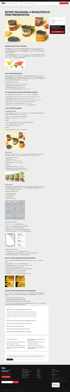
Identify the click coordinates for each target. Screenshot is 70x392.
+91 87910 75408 (62, 379)
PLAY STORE (61, 381)
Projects (12, 3)
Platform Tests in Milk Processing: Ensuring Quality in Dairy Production (16, 348)
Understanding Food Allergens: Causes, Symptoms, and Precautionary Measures (36, 348)
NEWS (49, 0)
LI (53, 381)
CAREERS (52, 0)
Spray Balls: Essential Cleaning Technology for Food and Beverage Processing (36, 340)
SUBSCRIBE (16, 382)
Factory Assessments (25, 375)
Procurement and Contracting (26, 371)
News (53, 372)
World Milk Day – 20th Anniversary (12, 339)
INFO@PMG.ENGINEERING (55, 379)
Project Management (25, 372)
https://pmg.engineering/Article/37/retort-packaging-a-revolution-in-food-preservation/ (28, 359)
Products (20, 3)
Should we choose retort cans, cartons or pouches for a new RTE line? (19, 323)
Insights (31, 3)
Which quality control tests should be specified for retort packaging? (19, 331)
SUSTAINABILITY (57, 0)
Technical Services (25, 377)
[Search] (58, 3)
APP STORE (65, 381)
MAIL (57, 381)
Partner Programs (55, 374)
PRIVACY (65, 390)
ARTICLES (9, 7)
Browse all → (53, 23)
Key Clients (38, 375)
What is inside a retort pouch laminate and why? (15, 326)
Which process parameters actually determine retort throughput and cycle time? (21, 320)
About (35, 3)
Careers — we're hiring (55, 371)
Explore (8, 3)
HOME (6, 7)
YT (52, 381)
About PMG (53, 369)
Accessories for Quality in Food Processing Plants (35, 345)
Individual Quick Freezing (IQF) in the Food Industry (35, 342)
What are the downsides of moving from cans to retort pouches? (18, 328)
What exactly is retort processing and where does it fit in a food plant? (19, 309)
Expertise (16, 3)
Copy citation (9, 359)
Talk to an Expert (64, 3)
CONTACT (62, 0)
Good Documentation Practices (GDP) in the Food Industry (16, 345)
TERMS (67, 390)
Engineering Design (25, 369)
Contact (53, 375)
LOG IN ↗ (65, 0)
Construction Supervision (26, 374)
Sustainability (39, 377)
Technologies (26, 3)
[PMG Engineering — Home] (3, 3)
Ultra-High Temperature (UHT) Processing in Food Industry (16, 342)
